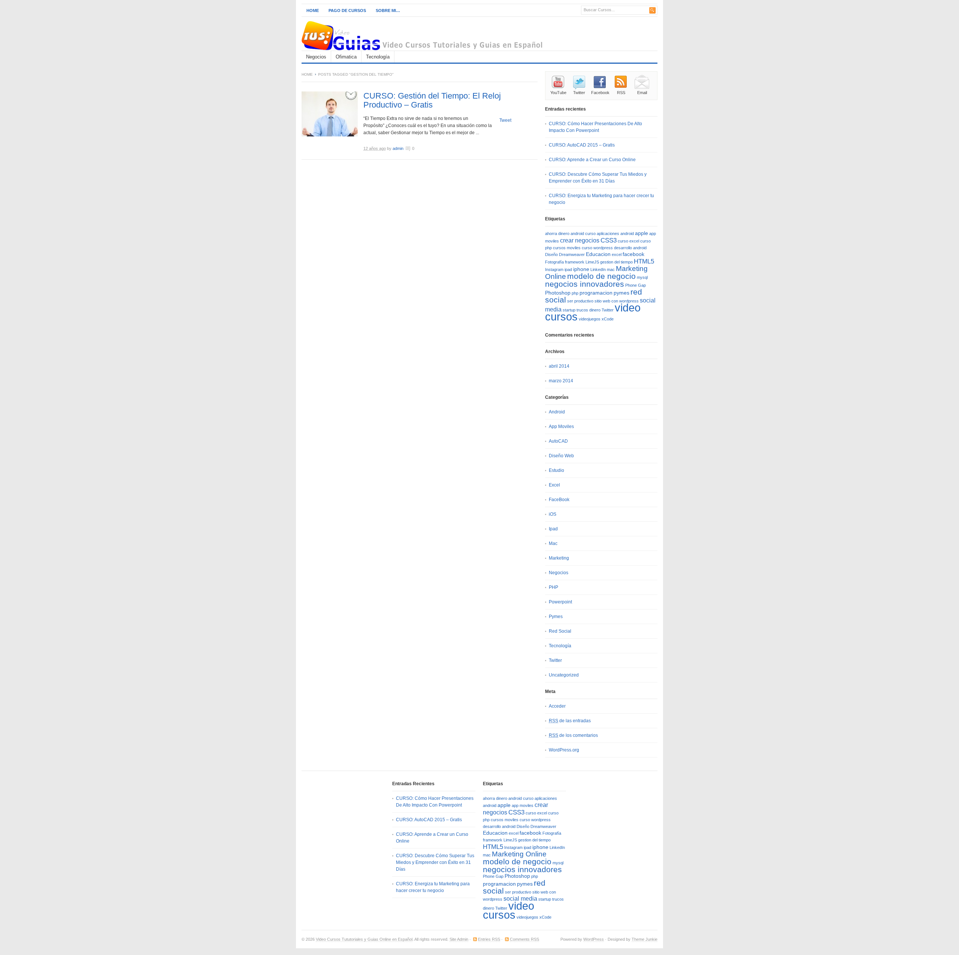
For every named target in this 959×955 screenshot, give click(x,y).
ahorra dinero (557, 233)
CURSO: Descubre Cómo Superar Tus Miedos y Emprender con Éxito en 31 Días (435, 862)
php (575, 293)
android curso (583, 233)
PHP (553, 587)
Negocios (316, 57)
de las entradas (570, 720)
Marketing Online (519, 854)
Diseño (551, 254)
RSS (621, 92)
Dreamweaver (572, 254)
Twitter (579, 92)
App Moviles (561, 426)
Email (642, 92)
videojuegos (589, 319)
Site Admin (459, 939)
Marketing (559, 558)
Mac (553, 543)
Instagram (554, 269)
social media (520, 898)
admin (398, 148)
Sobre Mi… (388, 10)
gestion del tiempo (616, 262)
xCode (608, 319)
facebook (633, 254)
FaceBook (559, 499)
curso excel (628, 241)
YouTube (558, 92)
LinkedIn (598, 269)
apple (641, 233)
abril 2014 (559, 366)
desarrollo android (630, 247)
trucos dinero (588, 310)
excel (616, 254)
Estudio (556, 470)
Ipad (553, 528)
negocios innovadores (584, 284)
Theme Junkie (644, 939)
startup (569, 310)
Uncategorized (564, 675)
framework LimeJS (582, 262)
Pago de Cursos (347, 10)
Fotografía (554, 262)
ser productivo (580, 301)
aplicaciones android (615, 233)
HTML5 (644, 261)
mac (611, 269)
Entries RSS (489, 939)
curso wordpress (597, 247)
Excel (554, 485)
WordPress (593, 939)
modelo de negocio (601, 276)
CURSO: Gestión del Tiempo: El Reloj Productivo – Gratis (432, 100)
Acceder (557, 706)
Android (557, 412)
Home (312, 10)
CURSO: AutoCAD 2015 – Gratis (582, 145)
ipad (568, 269)
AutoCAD (558, 441)
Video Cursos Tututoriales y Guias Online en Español (364, 939)
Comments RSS (524, 939)
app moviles (522, 805)
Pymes (556, 616)
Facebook (600, 92)
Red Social (560, 631)
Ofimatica (346, 57)
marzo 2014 (561, 380)
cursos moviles (567, 247)
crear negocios (579, 240)
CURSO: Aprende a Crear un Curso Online (592, 159)
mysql (642, 277)
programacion (596, 293)
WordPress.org (564, 750)
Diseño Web (561, 455)
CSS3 (608, 240)
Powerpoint (560, 602)
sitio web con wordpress (617, 301)
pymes (621, 293)
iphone (581, 269)
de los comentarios (573, 735)
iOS (552, 514)
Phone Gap (635, 285)
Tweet (505, 120)
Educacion (598, 254)
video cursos (508, 910)
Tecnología (378, 57)
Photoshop (558, 293)
